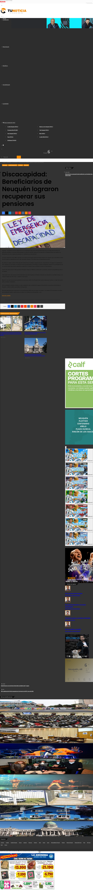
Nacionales (6, 84)
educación (25, 842)
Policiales (6, 46)
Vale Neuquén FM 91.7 (44, 130)
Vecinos (5, 844)
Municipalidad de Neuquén (55, 842)
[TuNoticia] (13, 13)
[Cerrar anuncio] (39, 852)
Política (5, 65)
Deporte (20, 842)
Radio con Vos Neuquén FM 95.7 (46, 126)
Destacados (8, 162)
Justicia (44, 842)
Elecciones (30, 842)
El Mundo (6, 103)
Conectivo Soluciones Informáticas (31, 850)
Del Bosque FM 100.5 (11, 140)
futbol (40, 842)
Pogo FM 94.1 (10, 136)
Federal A (35, 842)
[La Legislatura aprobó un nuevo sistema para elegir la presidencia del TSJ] (46, 735)
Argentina (2, 842)
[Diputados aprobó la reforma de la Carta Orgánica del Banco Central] (46, 719)
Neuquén (63, 842)
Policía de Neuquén (70, 842)
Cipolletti (7, 842)
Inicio (4, 18)
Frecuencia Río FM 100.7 (12, 130)
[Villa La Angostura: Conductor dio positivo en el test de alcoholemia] (46, 813)
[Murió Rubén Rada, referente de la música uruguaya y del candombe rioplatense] (46, 750)
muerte (48, 842)
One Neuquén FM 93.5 (12, 133)
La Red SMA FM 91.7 (43, 136)
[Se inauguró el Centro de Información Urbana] (46, 766)
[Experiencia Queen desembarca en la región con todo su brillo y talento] (46, 782)
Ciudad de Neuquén (14, 842)
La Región (6, 19)
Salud (2, 844)
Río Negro (88, 842)
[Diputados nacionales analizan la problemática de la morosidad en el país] (46, 828)
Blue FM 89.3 (42, 133)
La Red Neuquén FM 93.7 (12, 126)
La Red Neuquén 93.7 (13, 165)
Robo (84, 842)
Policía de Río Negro (78, 842)
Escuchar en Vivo (9, 122)
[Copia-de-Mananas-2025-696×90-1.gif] (52, 27)
